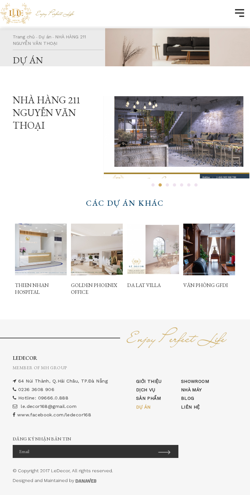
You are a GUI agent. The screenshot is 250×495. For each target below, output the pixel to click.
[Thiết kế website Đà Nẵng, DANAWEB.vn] (86, 480)
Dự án (44, 36)
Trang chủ (24, 36)
